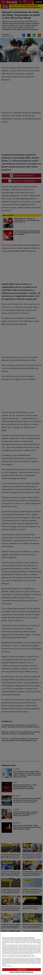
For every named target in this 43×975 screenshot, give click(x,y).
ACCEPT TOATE (21, 969)
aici (15, 950)
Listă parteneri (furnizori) (7, 965)
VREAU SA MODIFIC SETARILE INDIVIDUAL (21, 972)
